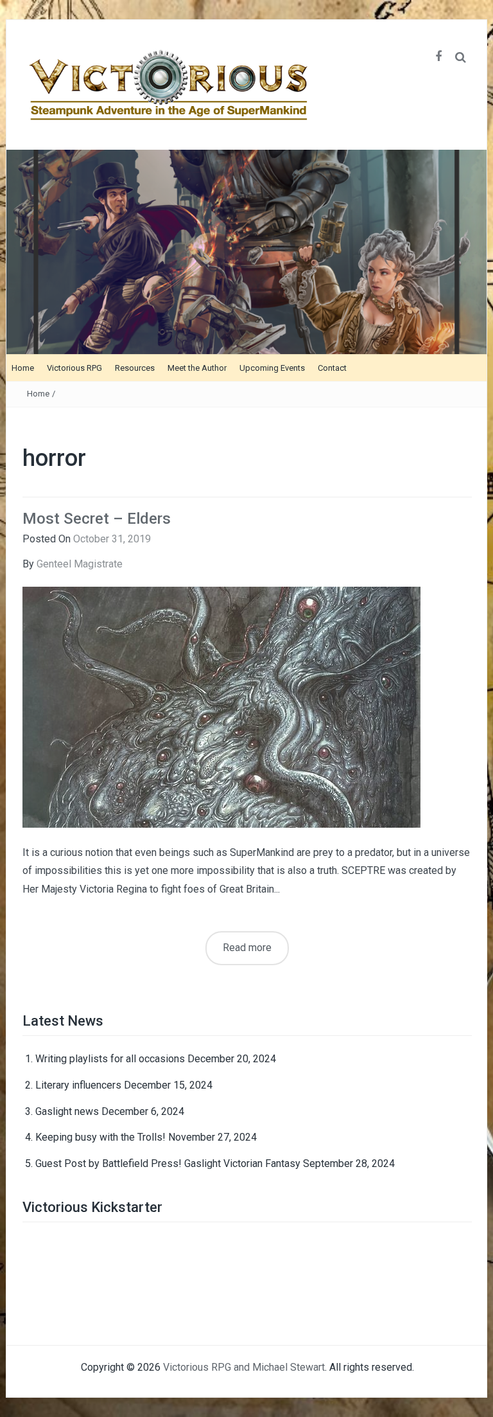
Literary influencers (78, 1085)
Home (23, 368)
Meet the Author (197, 368)
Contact (332, 368)
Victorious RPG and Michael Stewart (244, 1367)
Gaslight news (67, 1111)
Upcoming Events (272, 368)
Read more (247, 947)
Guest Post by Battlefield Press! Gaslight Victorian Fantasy (167, 1163)
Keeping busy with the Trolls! (100, 1137)
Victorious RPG (74, 368)
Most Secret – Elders (96, 519)
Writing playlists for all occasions (110, 1059)
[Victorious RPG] (246, 251)
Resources (135, 368)
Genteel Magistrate (80, 564)
